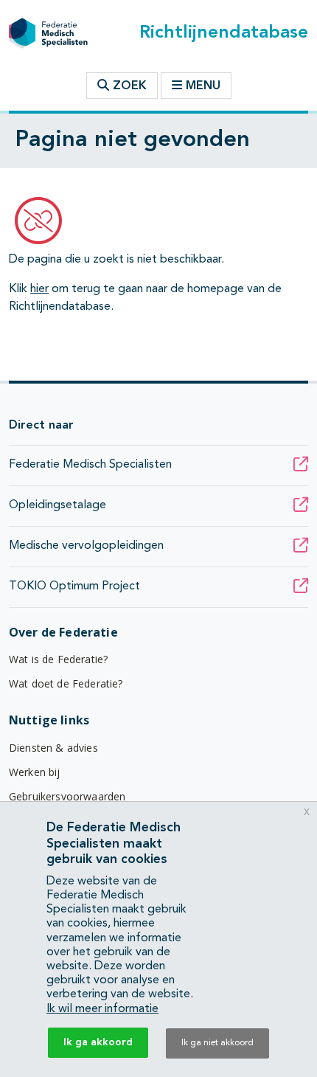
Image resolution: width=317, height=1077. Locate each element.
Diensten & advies (53, 748)
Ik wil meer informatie (102, 1009)
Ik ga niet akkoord (217, 1043)
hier (39, 289)
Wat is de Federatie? (58, 659)
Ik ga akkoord (98, 1042)
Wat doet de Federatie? (66, 683)
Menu (203, 86)
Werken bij (34, 772)
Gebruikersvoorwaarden (67, 796)
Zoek (128, 86)
